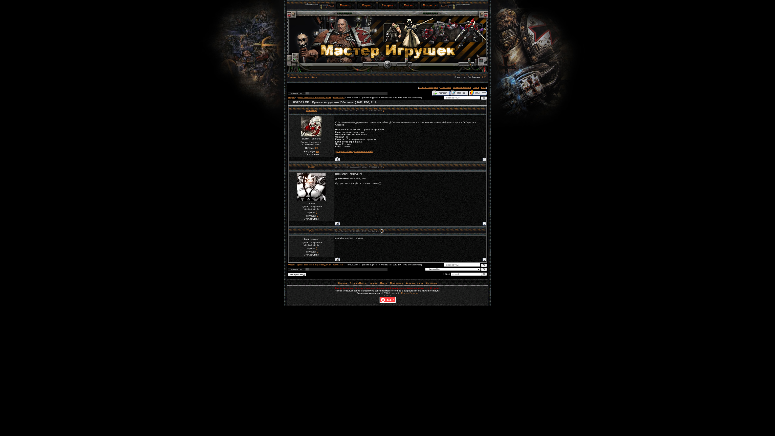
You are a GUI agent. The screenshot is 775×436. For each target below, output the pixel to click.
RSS (484, 77)
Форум (291, 98)
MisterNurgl (311, 110)
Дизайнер (431, 283)
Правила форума (462, 87)
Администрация (414, 283)
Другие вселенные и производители (314, 98)
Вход (314, 77)
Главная (292, 77)
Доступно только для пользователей (354, 151)
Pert (311, 231)
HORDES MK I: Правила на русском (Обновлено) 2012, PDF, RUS (377, 98)
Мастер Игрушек (409, 293)
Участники (445, 87)
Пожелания (396, 283)
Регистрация (304, 77)
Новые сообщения (428, 87)
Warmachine (339, 98)
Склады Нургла (358, 283)
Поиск (476, 87)
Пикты (383, 283)
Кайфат (311, 167)
